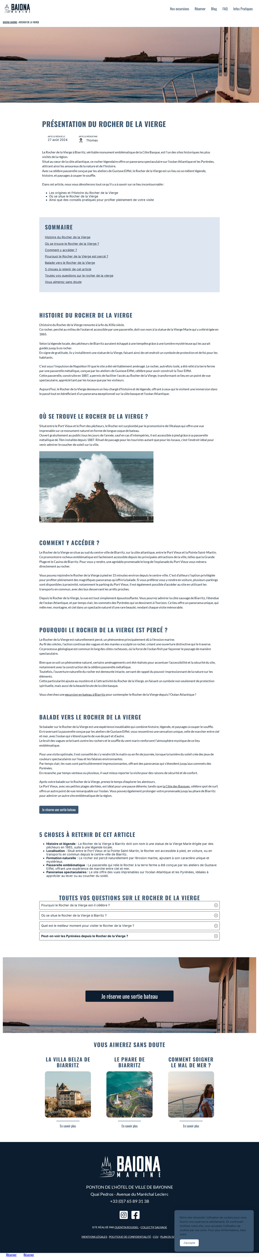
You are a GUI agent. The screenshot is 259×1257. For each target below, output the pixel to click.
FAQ (225, 8)
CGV (155, 1236)
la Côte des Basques (176, 786)
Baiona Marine (10, 22)
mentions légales (94, 1236)
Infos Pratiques (243, 8)
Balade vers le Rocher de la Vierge (70, 263)
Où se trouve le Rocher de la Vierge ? (72, 244)
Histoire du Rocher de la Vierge (67, 237)
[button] (129, 905)
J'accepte (189, 1242)
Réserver (200, 8)
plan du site (168, 1236)
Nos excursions (179, 8)
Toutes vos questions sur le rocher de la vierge (79, 275)
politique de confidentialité (130, 1236)
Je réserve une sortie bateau (59, 809)
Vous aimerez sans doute (63, 282)
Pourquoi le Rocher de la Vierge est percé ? (76, 256)
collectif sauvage (154, 1227)
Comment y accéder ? (61, 250)
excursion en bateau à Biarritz (85, 694)
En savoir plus (68, 1125)
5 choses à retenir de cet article (68, 269)
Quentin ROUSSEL (127, 1227)
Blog (214, 8)
